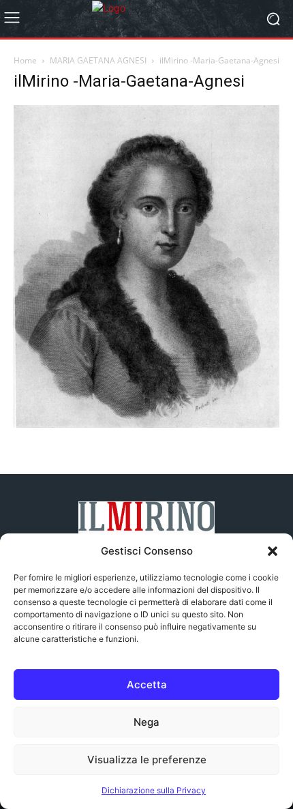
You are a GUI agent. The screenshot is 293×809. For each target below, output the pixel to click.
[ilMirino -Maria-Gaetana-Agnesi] (146, 424)
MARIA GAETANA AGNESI (98, 60)
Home (25, 60)
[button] (272, 551)
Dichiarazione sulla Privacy (154, 790)
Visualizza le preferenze (146, 759)
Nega (146, 722)
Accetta (147, 684)
